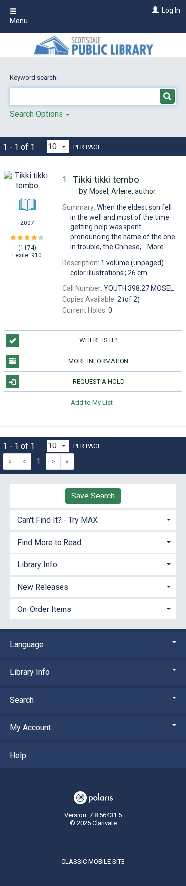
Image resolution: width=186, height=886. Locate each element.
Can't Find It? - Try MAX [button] (57, 520)
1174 (27, 247)
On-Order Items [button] (44, 609)
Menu (19, 21)
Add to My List (92, 402)
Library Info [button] (37, 564)
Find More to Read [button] (49, 542)
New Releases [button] (42, 587)
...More (153, 247)
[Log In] (154, 10)
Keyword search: (34, 77)
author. (123, 191)
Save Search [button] (93, 495)
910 (36, 255)
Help (18, 755)
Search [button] (22, 700)
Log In (171, 10)
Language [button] (27, 644)
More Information (98, 361)
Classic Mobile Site (93, 861)
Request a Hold (98, 381)
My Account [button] (30, 727)
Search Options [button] (37, 114)
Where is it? (98, 340)
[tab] (93, 519)
